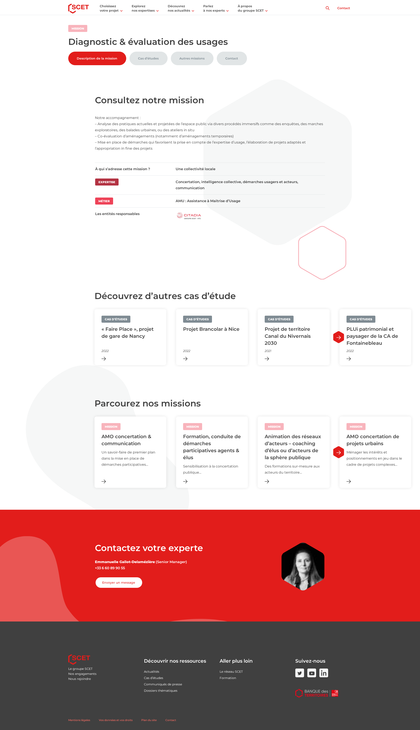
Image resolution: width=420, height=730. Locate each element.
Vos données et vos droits (116, 720)
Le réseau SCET (231, 672)
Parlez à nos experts (214, 8)
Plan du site (149, 720)
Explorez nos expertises (143, 8)
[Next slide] (338, 337)
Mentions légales (79, 720)
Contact (343, 8)
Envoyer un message (118, 583)
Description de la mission (97, 58)
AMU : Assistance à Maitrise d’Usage (208, 201)
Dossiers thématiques (160, 691)
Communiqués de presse (163, 684)
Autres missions (192, 58)
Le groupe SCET (80, 669)
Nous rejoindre (79, 679)
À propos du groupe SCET (251, 8)
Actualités (151, 672)
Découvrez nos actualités (179, 8)
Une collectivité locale (195, 169)
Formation (228, 678)
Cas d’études (148, 58)
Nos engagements (82, 674)
